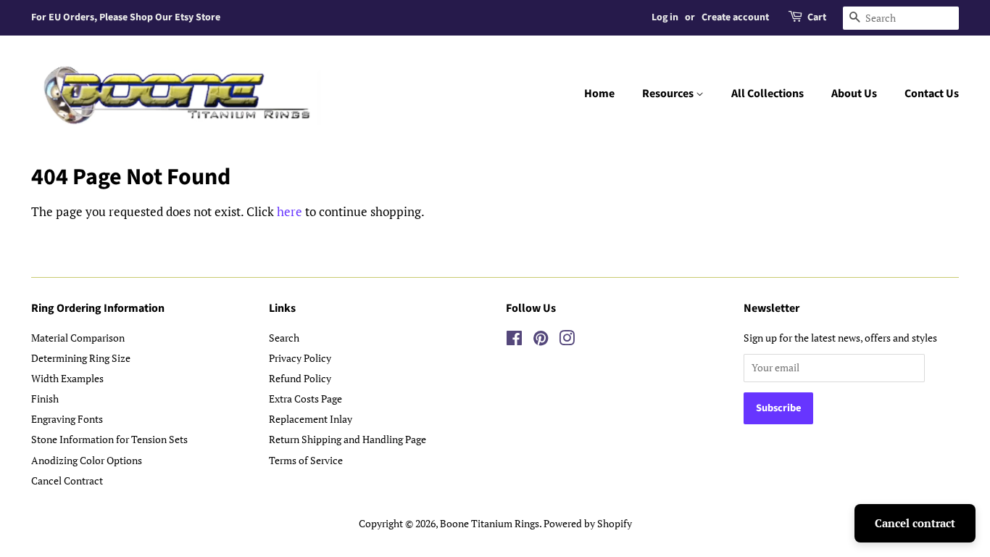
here (289, 211)
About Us (854, 94)
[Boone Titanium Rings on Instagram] (567, 340)
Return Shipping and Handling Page (347, 439)
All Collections (767, 94)
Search (284, 337)
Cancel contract (915, 523)
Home (599, 94)
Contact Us (931, 94)
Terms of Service (306, 460)
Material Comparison (78, 337)
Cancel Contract (67, 480)
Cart (816, 17)
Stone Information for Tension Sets (109, 439)
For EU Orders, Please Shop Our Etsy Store (125, 17)
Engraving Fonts (67, 419)
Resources (669, 94)
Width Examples (67, 378)
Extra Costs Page (305, 398)
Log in (665, 17)
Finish (45, 398)
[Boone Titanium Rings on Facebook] (514, 340)
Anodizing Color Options (86, 460)
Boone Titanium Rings (489, 523)
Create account (735, 17)
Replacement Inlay (310, 419)
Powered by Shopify (588, 523)
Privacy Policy (300, 358)
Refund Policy (300, 378)
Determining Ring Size (80, 358)
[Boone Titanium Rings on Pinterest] (541, 340)
